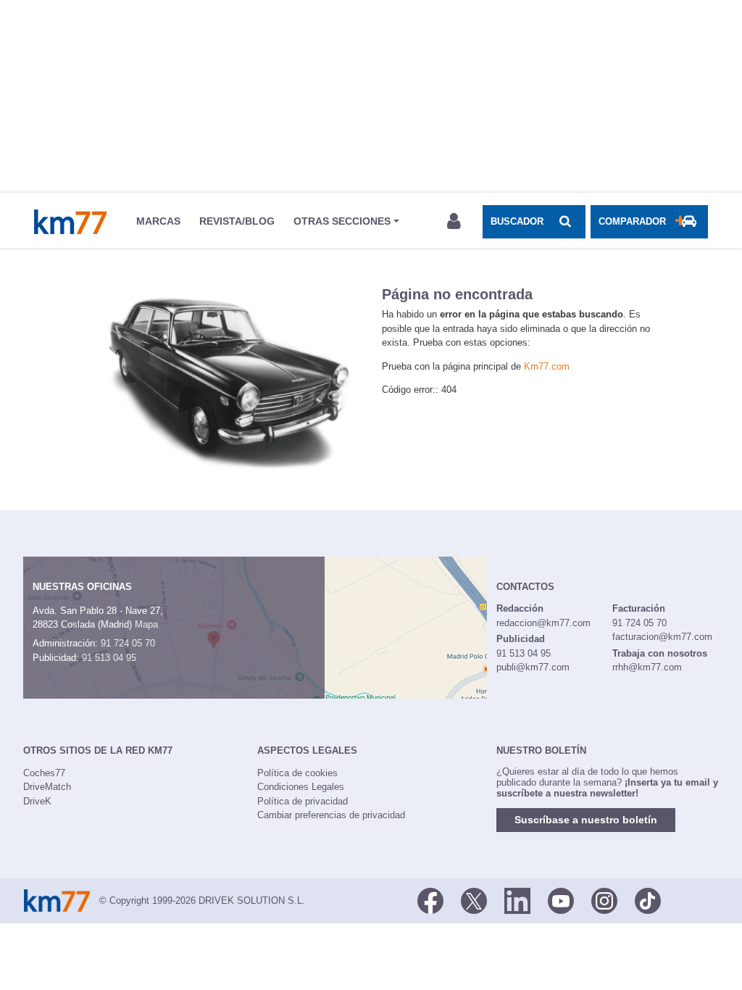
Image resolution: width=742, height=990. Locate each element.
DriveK (37, 801)
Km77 (70, 221)
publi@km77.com (533, 667)
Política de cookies (297, 773)
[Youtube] (561, 899)
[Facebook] (430, 899)
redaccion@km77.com (543, 622)
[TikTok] (648, 899)
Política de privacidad (302, 801)
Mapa (146, 624)
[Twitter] (474, 899)
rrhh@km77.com (647, 667)
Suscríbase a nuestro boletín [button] (585, 819)
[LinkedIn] (517, 899)
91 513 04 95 (109, 657)
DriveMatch (47, 786)
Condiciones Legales (300, 786)
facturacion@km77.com (662, 636)
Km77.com (547, 366)
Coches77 (44, 773)
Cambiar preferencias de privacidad (331, 815)
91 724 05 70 (128, 643)
